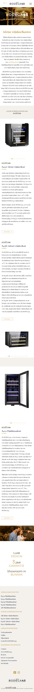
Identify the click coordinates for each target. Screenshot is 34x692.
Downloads (4, 663)
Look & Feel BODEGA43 (9, 641)
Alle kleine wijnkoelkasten (9, 616)
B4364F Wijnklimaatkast (9, 602)
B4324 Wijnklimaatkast (8, 596)
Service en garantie (7, 658)
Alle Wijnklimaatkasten (8, 608)
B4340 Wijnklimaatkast (8, 599)
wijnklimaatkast (13, 62)
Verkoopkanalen (6, 632)
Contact (3, 649)
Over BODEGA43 (6, 652)
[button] (10, 158)
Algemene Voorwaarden (9, 660)
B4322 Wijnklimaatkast (11, 431)
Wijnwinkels (5, 638)
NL (4, 3)
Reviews (3, 655)
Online (3, 635)
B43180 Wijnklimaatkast (8, 605)
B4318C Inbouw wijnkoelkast (14, 246)
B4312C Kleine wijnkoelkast (13, 167)
